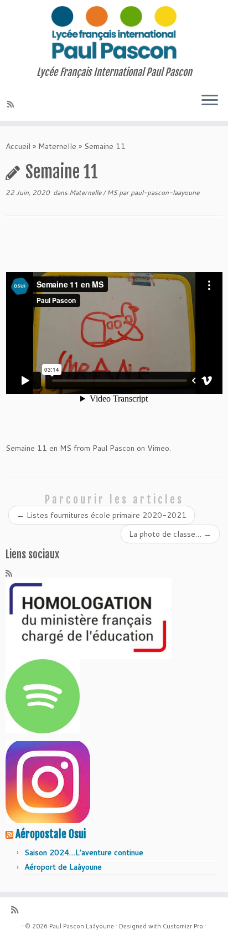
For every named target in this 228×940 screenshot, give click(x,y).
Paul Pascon (113, 448)
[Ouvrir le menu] (209, 101)
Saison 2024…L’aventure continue (83, 852)
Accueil (18, 146)
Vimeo (158, 448)
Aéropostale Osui (50, 834)
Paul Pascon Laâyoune (81, 926)
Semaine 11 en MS (38, 448)
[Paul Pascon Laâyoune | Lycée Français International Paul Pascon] (114, 33)
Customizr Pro (183, 926)
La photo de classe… (170, 534)
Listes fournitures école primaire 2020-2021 (101, 515)
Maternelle (57, 146)
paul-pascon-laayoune (165, 192)
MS (113, 192)
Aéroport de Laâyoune (63, 866)
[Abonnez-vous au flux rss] (12, 104)
